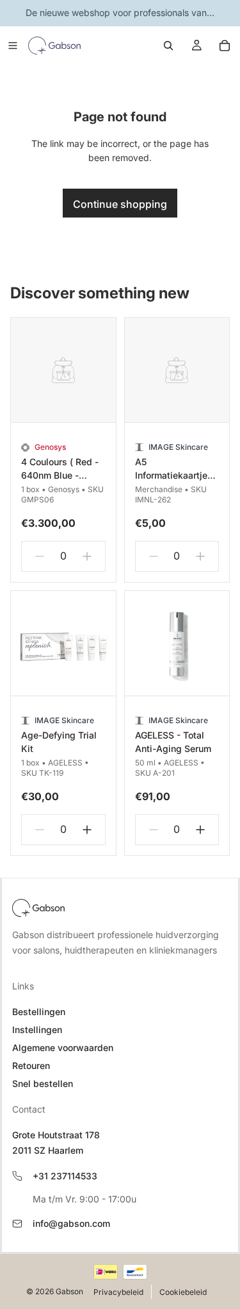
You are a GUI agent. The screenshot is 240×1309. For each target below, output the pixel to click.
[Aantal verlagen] (39, 556)
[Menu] (13, 45)
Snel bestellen (42, 1083)
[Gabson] (38, 908)
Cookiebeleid (183, 1292)
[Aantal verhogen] (87, 556)
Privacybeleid (118, 1292)
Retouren (31, 1065)
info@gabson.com (71, 1223)
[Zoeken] (168, 45)
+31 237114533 (65, 1175)
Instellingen (37, 1029)
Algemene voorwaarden (62, 1047)
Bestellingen (38, 1011)
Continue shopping (120, 204)
